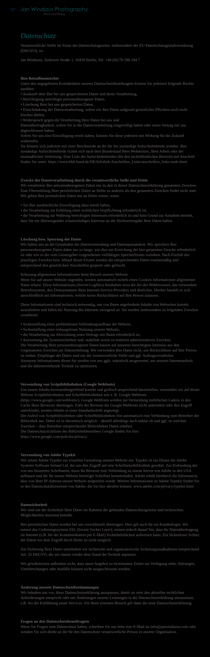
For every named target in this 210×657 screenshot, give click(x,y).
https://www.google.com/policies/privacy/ (54, 436)
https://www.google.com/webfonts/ (50, 400)
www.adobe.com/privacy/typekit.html (163, 486)
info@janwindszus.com (169, 626)
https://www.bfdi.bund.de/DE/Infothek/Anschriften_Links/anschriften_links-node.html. (118, 161)
